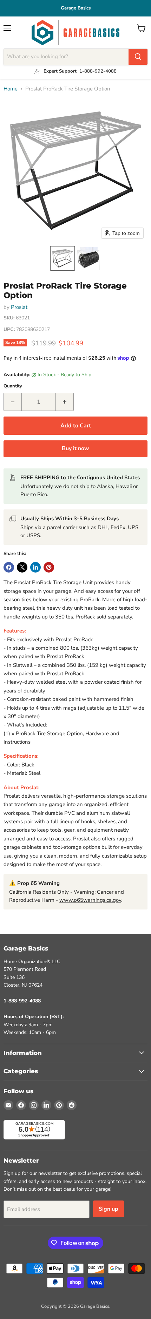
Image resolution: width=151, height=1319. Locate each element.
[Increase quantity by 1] (65, 402)
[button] (62, 258)
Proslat (19, 307)
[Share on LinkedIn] (35, 567)
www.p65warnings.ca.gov (90, 900)
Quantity (13, 386)
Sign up (108, 1209)
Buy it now (75, 448)
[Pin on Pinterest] (49, 567)
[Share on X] (22, 567)
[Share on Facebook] (9, 567)
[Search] (138, 57)
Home (11, 89)
